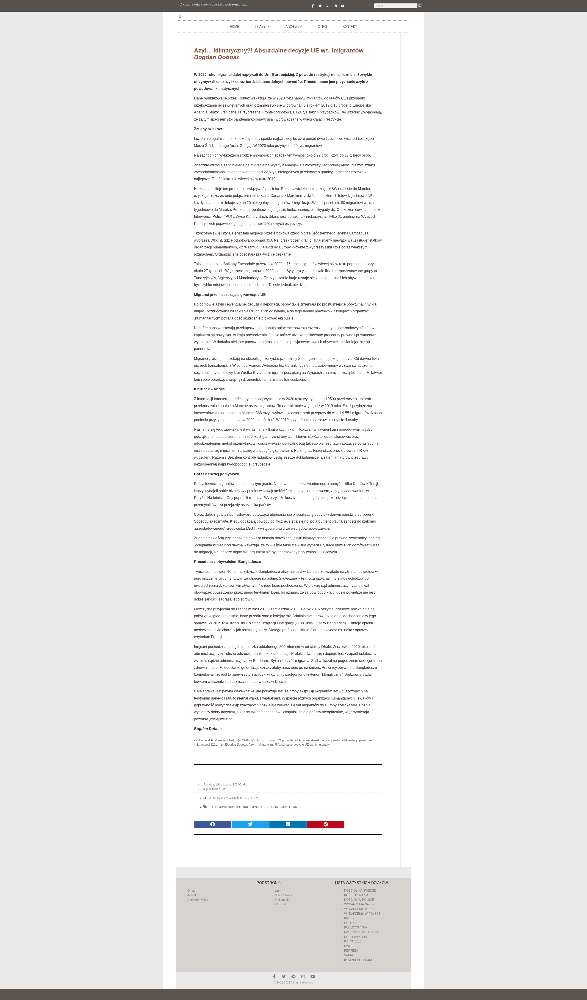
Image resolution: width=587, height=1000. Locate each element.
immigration (259, 807)
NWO (347, 946)
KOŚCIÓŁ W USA (356, 895)
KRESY (349, 918)
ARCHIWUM (293, 26)
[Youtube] (343, 6)
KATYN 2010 (352, 941)
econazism (225, 807)
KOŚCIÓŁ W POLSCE (359, 899)
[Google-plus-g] (327, 6)
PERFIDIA (351, 950)
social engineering (283, 807)
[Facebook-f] (312, 6)
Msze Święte (283, 895)
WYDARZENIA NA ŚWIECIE (363, 904)
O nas (322, 26)
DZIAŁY (260, 26)
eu (236, 807)
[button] (212, 824)
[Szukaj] (419, 5)
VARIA (348, 955)
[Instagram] (335, 6)
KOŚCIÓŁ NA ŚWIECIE (360, 890)
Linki (278, 890)
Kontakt (350, 26)
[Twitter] (320, 6)
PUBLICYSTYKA (249, 797)
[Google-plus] (293, 976)
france (244, 807)
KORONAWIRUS (355, 937)
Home (234, 26)
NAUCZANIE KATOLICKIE (362, 932)
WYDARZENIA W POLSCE (362, 913)
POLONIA (350, 923)
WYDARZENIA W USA (359, 909)
